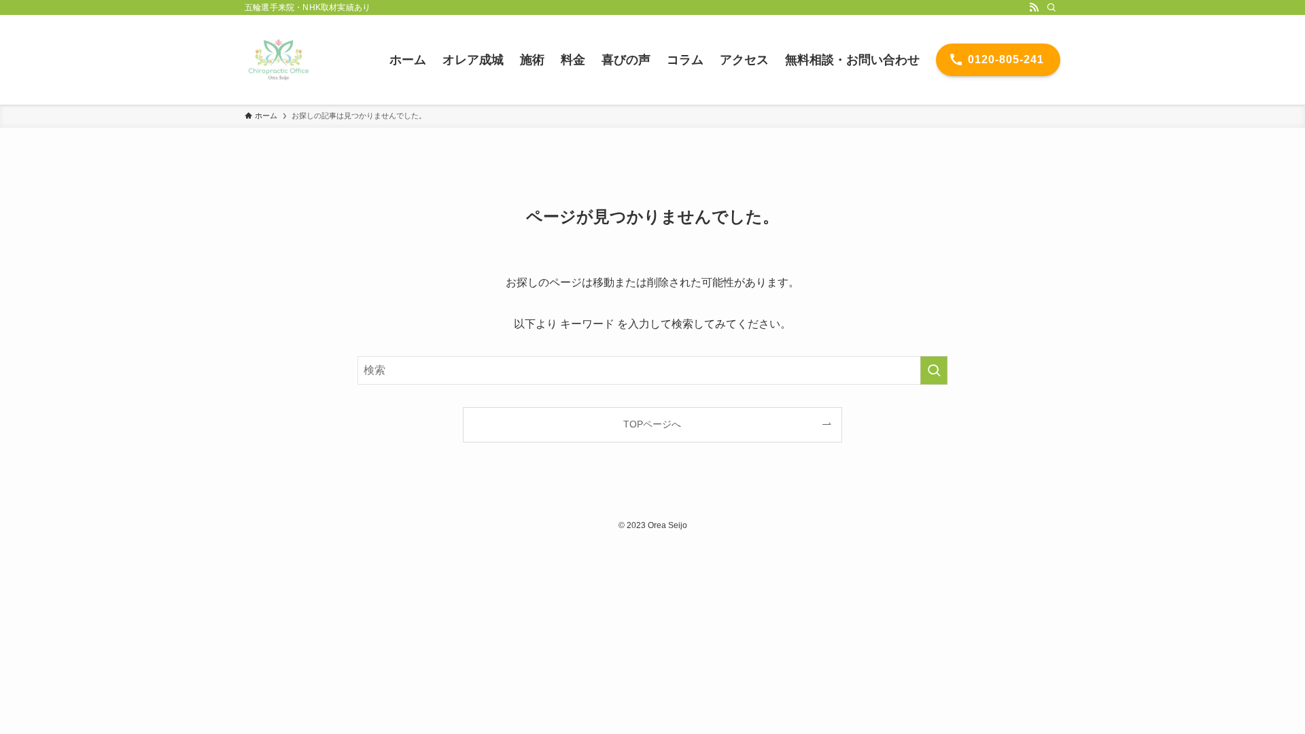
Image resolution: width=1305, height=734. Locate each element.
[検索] (1051, 7)
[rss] (1034, 7)
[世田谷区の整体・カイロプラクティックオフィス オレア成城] (279, 60)
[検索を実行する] (933, 370)
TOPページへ (652, 424)
